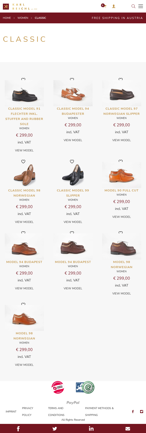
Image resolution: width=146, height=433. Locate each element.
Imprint (11, 411)
